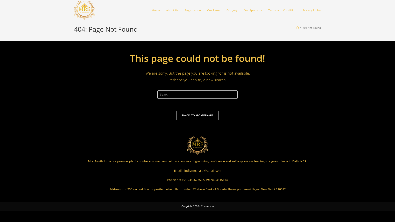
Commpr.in (207, 206)
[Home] (297, 28)
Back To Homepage (197, 115)
